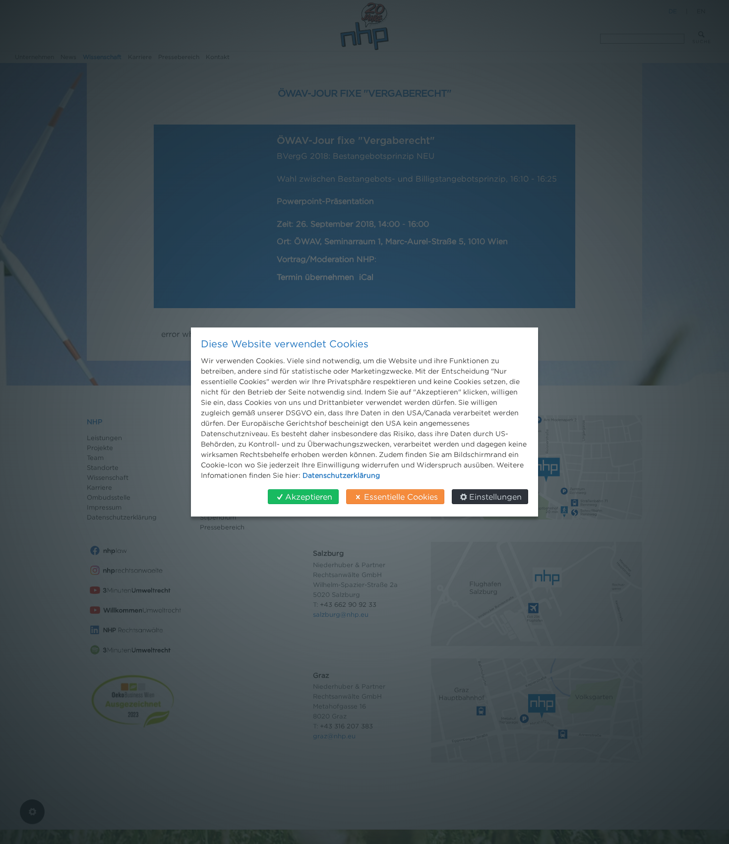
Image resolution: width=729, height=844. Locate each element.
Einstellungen (495, 496)
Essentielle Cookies (401, 496)
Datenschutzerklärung (341, 475)
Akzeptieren (308, 496)
